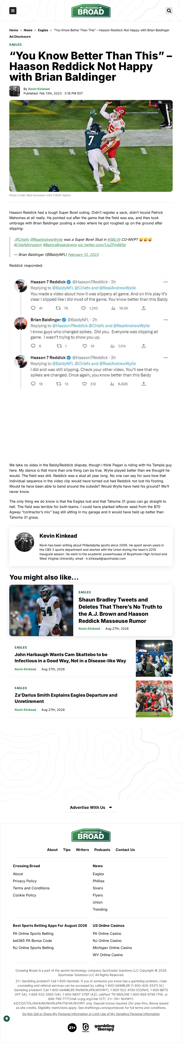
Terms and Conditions (31, 888)
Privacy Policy (25, 881)
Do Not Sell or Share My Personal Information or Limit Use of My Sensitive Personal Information (91, 1014)
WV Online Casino (108, 955)
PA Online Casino (107, 933)
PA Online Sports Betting (33, 933)
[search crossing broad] (169, 10)
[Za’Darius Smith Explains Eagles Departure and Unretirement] (154, 698)
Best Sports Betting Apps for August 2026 (50, 925)
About (52, 849)
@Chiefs (22, 239)
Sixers (98, 888)
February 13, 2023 (83, 254)
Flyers (98, 895)
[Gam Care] (85, 1027)
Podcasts (102, 849)
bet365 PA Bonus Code (32, 940)
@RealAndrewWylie (46, 239)
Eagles (15, 44)
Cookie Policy (24, 895)
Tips (67, 849)
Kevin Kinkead (39, 89)
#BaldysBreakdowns (60, 245)
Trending (100, 909)
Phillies (98, 881)
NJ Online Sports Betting (33, 947)
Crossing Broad (26, 866)
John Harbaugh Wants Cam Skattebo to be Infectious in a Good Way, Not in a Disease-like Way (70, 657)
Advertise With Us (87, 807)
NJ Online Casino (107, 940)
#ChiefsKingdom (28, 245)
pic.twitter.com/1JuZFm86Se (102, 245)
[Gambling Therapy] (104, 1027)
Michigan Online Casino (112, 947)
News (98, 866)
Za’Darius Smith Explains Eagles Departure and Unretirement (66, 698)
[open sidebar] (12, 10)
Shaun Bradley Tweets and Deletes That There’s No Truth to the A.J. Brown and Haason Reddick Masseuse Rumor (120, 610)
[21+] (72, 1027)
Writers (82, 849)
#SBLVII (113, 239)
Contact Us (125, 849)
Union (98, 902)
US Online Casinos (109, 925)
